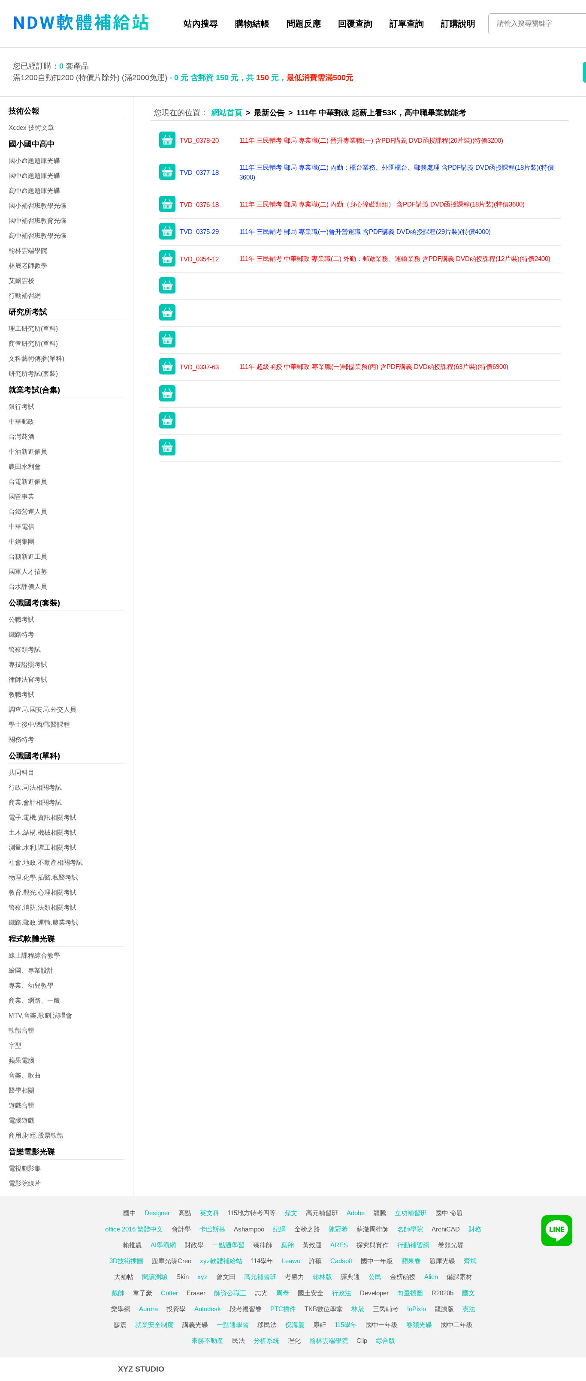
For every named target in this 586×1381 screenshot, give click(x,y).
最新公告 (269, 112)
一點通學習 (228, 1245)
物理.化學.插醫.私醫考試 (43, 877)
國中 (129, 1212)
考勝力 (294, 1276)
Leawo (291, 1260)
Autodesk (207, 1308)
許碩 (315, 1260)
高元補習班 (322, 1212)
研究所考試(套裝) (33, 373)
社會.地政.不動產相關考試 (46, 862)
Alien (431, 1276)
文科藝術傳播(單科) (36, 358)
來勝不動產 (207, 1340)
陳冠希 (338, 1229)
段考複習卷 (246, 1308)
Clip (361, 1340)
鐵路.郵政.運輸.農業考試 (43, 922)
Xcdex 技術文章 (31, 127)
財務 (474, 1229)
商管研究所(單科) (33, 343)
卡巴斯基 (212, 1229)
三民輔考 (386, 1308)
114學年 (262, 1260)
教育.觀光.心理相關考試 (42, 892)
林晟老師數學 (28, 265)
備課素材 (459, 1276)
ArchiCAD (446, 1229)
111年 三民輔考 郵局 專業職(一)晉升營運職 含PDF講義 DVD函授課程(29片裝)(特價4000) (365, 231)
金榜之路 (307, 1229)
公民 (375, 1276)
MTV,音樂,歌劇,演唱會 (40, 1015)
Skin (182, 1276)
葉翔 (287, 1245)
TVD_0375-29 (199, 231)
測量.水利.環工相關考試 (42, 847)
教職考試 (21, 694)
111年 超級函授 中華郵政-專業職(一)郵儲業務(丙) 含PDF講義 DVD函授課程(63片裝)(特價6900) (373, 366)
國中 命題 (449, 1212)
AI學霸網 (163, 1245)
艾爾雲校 (21, 280)
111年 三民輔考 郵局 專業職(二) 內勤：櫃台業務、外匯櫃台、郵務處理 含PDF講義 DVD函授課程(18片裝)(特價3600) (396, 172)
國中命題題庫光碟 (34, 175)
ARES (339, 1245)
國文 (468, 1293)
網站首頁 (226, 112)
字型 (15, 1045)
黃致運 (312, 1245)
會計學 (181, 1229)
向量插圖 (410, 1293)
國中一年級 (377, 1260)
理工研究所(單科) (33, 328)
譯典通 (350, 1276)
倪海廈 (295, 1324)
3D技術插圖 (126, 1260)
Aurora (148, 1308)
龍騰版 (444, 1308)
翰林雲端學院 (28, 250)
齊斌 (470, 1260)
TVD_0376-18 (199, 204)
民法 (238, 1340)
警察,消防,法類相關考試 (42, 907)
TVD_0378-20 (199, 140)
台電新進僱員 (28, 481)
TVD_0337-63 (199, 367)
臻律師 (262, 1245)
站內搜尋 (201, 23)
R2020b (442, 1293)
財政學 (194, 1245)
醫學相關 (21, 1090)
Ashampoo (249, 1229)
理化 (294, 1340)
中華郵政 (21, 421)
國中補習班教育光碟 (37, 220)
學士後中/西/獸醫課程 (39, 724)
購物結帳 (252, 23)
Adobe (356, 1212)
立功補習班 (411, 1212)
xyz (202, 1276)
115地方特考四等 (252, 1212)
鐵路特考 (21, 634)
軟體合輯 (21, 1030)
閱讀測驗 (155, 1276)
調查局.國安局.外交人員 (42, 709)
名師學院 (410, 1229)
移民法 (267, 1324)
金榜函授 (403, 1276)
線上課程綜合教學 (34, 955)
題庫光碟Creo (171, 1260)
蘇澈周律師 (372, 1229)
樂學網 (120, 1308)
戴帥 (118, 1293)
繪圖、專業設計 (31, 970)
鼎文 (290, 1212)
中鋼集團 (21, 541)
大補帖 (123, 1276)
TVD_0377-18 (199, 172)
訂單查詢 (407, 23)
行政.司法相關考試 (35, 787)
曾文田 (226, 1276)
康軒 (319, 1324)
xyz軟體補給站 (221, 1260)
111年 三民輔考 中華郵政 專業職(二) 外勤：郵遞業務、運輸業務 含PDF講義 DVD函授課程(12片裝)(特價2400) (394, 258)
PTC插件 (283, 1308)
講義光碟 (195, 1324)
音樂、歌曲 (25, 1075)
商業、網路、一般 (34, 1000)
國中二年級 (457, 1324)
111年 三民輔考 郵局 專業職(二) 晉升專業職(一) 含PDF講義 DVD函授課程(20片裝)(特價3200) (371, 140)
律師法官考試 (28, 679)
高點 (184, 1212)
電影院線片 (25, 1183)
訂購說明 (458, 23)
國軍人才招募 (28, 571)
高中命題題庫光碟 (34, 190)
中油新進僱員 (28, 451)
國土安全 (310, 1293)
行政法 (341, 1293)
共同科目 (21, 772)
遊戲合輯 (21, 1105)
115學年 (346, 1324)
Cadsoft (341, 1260)
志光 (261, 1293)
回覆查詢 (355, 23)
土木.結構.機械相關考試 (42, 832)
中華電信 (21, 526)
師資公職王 (230, 1293)
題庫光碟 (442, 1260)
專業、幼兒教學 (31, 985)
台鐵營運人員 (28, 511)
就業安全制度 (154, 1324)
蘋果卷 (411, 1260)
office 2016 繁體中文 (134, 1229)
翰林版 (322, 1276)
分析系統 (266, 1340)
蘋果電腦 (21, 1060)
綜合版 (385, 1340)
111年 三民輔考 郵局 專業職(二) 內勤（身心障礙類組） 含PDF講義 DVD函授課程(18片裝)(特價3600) (382, 204)
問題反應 (304, 23)
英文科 (209, 1212)
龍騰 (379, 1212)
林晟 (357, 1308)
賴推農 (132, 1245)
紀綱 (279, 1229)
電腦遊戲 (21, 1120)
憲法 (468, 1308)
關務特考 (21, 739)
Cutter (169, 1293)
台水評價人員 (28, 586)
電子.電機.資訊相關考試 (42, 817)
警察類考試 (25, 649)
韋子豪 (142, 1293)
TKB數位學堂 (324, 1308)
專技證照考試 (28, 664)
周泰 (282, 1293)
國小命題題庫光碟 (34, 160)
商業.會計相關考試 (35, 802)
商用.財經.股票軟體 (36, 1135)
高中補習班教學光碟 (37, 235)
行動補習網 (25, 295)
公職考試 (21, 619)
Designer (157, 1212)
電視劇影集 (25, 1168)
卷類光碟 (451, 1245)
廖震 (120, 1324)
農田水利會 (25, 466)
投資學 (176, 1308)
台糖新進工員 (28, 556)
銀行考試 (21, 406)
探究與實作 (372, 1245)
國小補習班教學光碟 (37, 205)
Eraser (196, 1293)
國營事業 (21, 496)
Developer (374, 1293)
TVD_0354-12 (199, 259)
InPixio (416, 1308)
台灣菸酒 (21, 436)
